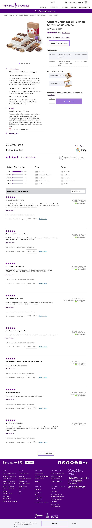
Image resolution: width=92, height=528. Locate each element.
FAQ (20, 491)
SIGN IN (80, 2)
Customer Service (24, 473)
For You (21, 470)
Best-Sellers (54, 7)
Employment (38, 497)
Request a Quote (56, 478)
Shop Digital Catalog (25, 478)
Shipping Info (23, 481)
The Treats (39, 470)
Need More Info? (75, 472)
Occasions (64, 7)
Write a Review (30, 157)
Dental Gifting (55, 504)
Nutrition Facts (39, 478)
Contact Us (38, 499)
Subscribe (29, 462)
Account (21, 476)
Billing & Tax (22, 488)
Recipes (37, 481)
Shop (4, 470)
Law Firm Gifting (56, 506)
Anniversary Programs (57, 496)
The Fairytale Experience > (46, 11)
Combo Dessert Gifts (9, 481)
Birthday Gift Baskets (9, 483)
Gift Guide (54, 491)
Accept (54, 524)
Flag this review (43, 219)
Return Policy (23, 486)
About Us (38, 486)
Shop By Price (7, 498)
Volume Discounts (56, 476)
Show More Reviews (46, 453)
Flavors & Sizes (39, 473)
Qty (52, 98)
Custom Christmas (16, 15)
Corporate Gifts (84, 7)
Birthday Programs (56, 494)
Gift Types (73, 7)
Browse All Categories (9, 473)
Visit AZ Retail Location (10, 501)
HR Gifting (54, 501)
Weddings (6, 496)
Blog (85, 462)
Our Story (38, 489)
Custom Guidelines (56, 481)
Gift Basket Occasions (9, 476)
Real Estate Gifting (56, 499)
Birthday (43, 7)
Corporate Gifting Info (57, 473)
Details (74, 523)
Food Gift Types (7, 478)
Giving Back (38, 492)
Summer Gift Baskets (9, 486)
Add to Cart (69, 101)
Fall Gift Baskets (7, 493)
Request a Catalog (24, 483)
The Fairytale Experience (42, 476)
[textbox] (57, 2)
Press (36, 494)
